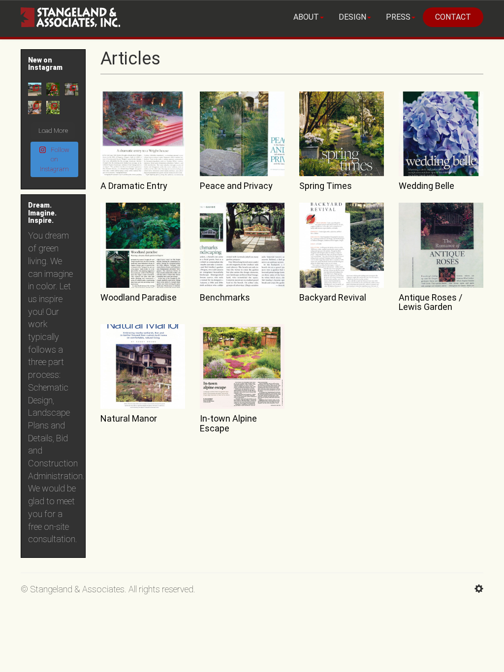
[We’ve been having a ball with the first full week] (53, 89)
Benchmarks (225, 297)
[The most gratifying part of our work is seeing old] (71, 89)
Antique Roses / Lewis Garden (430, 302)
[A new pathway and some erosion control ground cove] (34, 89)
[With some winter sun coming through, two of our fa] (53, 107)
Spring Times (325, 186)
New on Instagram (45, 63)
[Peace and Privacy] (242, 134)
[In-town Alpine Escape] (242, 366)
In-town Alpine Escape (228, 423)
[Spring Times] (341, 134)
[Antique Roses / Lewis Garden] (441, 245)
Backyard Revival (332, 297)
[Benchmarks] (242, 245)
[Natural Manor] (142, 366)
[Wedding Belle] (441, 134)
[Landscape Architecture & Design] (70, 12)
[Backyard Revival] (341, 245)
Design (352, 17)
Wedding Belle (426, 186)
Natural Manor (128, 418)
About (306, 17)
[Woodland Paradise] (142, 245)
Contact (453, 17)
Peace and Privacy (236, 186)
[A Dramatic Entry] (142, 134)
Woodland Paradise (138, 297)
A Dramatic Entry (133, 186)
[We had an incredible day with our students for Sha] (34, 107)
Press (398, 17)
